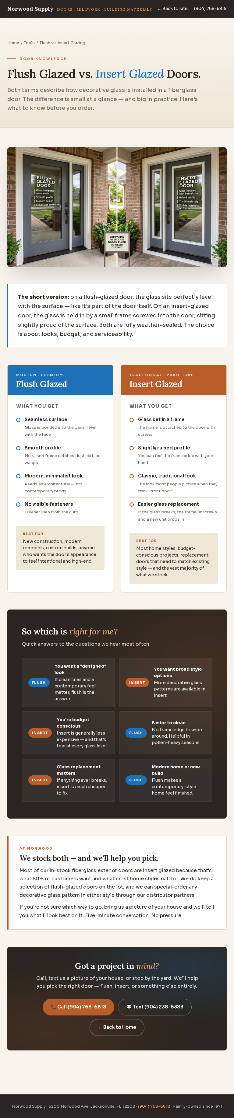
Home (13, 42)
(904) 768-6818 (210, 8)
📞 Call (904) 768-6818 (78, 1007)
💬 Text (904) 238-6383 (154, 1007)
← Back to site (172, 8)
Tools (29, 42)
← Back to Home (117, 1027)
